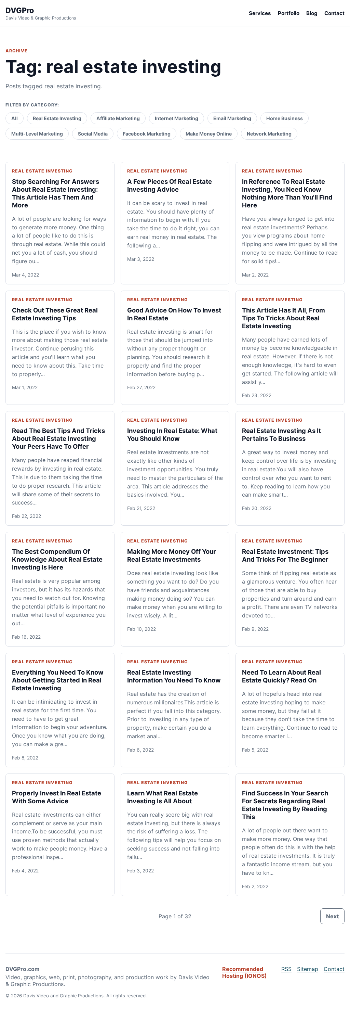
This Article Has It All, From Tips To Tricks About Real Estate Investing (283, 318)
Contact (334, 13)
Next (332, 916)
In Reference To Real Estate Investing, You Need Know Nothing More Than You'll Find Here (287, 193)
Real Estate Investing (57, 118)
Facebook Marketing (147, 134)
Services (260, 13)
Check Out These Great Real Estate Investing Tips (55, 314)
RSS (286, 969)
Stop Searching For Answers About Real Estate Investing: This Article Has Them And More (55, 193)
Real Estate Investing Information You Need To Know (174, 676)
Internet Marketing (176, 118)
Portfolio (288, 13)
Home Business (284, 118)
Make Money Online (209, 134)
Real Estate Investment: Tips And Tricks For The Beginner (285, 555)
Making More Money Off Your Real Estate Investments (171, 555)
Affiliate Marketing (118, 118)
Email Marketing (232, 118)
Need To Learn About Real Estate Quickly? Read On (281, 676)
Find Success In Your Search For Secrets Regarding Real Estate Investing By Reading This (285, 804)
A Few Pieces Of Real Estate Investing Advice (169, 185)
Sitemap (307, 969)
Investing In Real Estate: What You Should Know (172, 434)
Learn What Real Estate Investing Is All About (162, 797)
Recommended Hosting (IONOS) (244, 972)
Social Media (93, 134)
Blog (312, 13)
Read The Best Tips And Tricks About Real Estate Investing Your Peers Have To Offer (58, 438)
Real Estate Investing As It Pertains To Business (281, 434)
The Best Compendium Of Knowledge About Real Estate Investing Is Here (57, 559)
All (14, 118)
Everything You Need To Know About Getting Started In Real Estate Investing (58, 680)
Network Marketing (269, 134)
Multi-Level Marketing (37, 134)
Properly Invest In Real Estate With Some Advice (56, 797)
